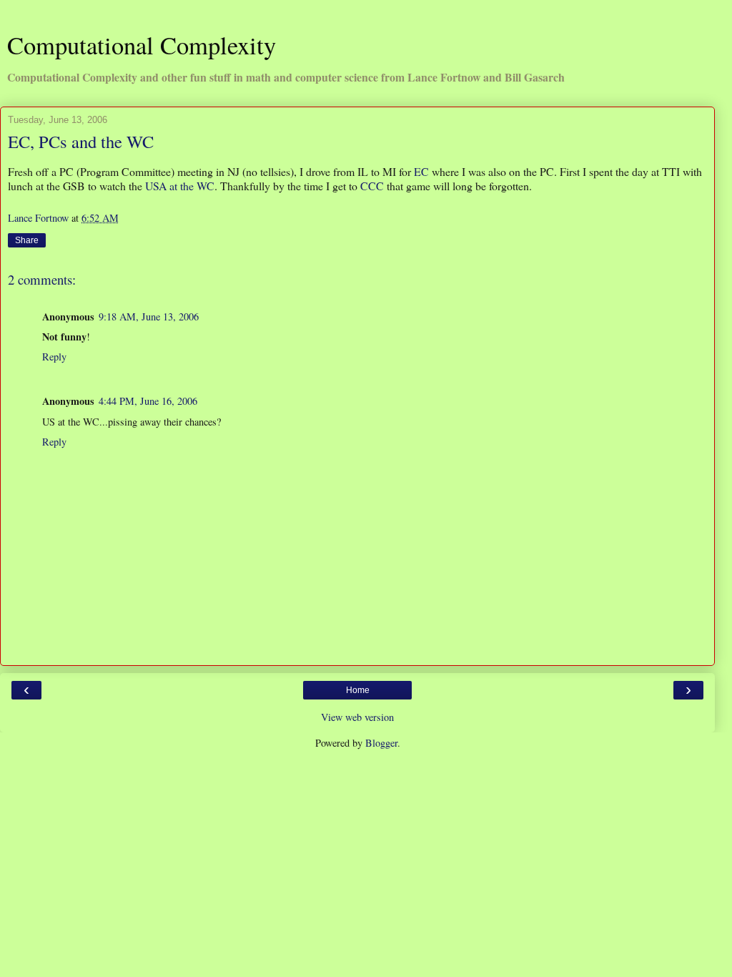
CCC (372, 185)
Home (358, 690)
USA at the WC (179, 185)
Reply (54, 356)
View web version (357, 717)
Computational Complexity (141, 45)
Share (27, 240)
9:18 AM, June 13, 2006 (149, 316)
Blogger (381, 743)
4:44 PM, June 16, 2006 (148, 401)
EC (421, 171)
